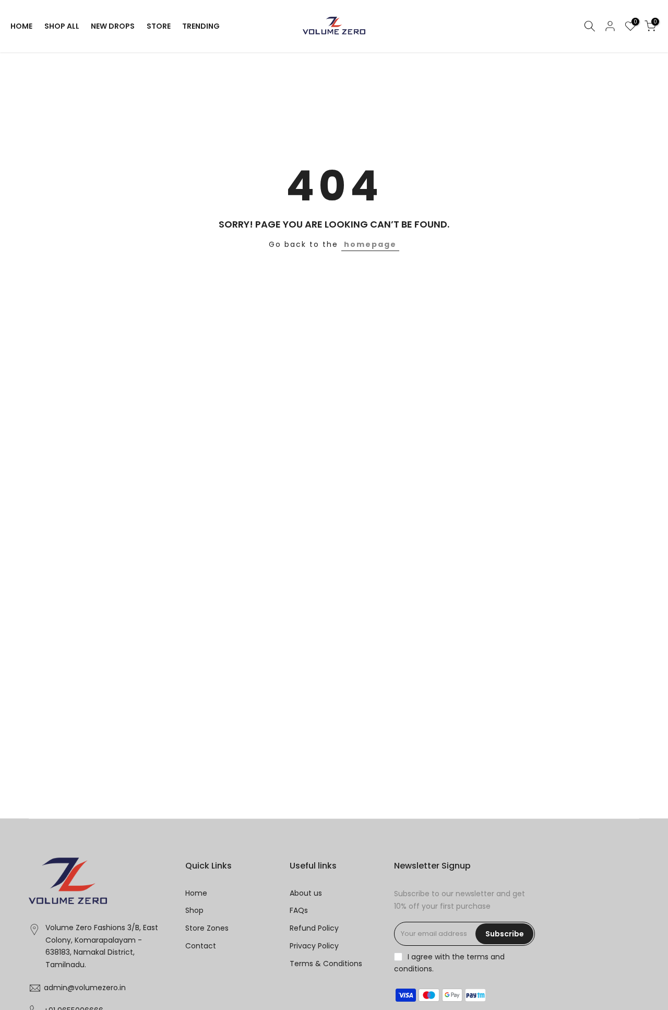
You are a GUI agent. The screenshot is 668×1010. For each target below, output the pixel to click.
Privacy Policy (314, 946)
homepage (370, 244)
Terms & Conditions (326, 963)
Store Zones (207, 928)
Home (196, 893)
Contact (200, 946)
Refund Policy (314, 928)
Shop (194, 910)
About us (306, 893)
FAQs (299, 910)
